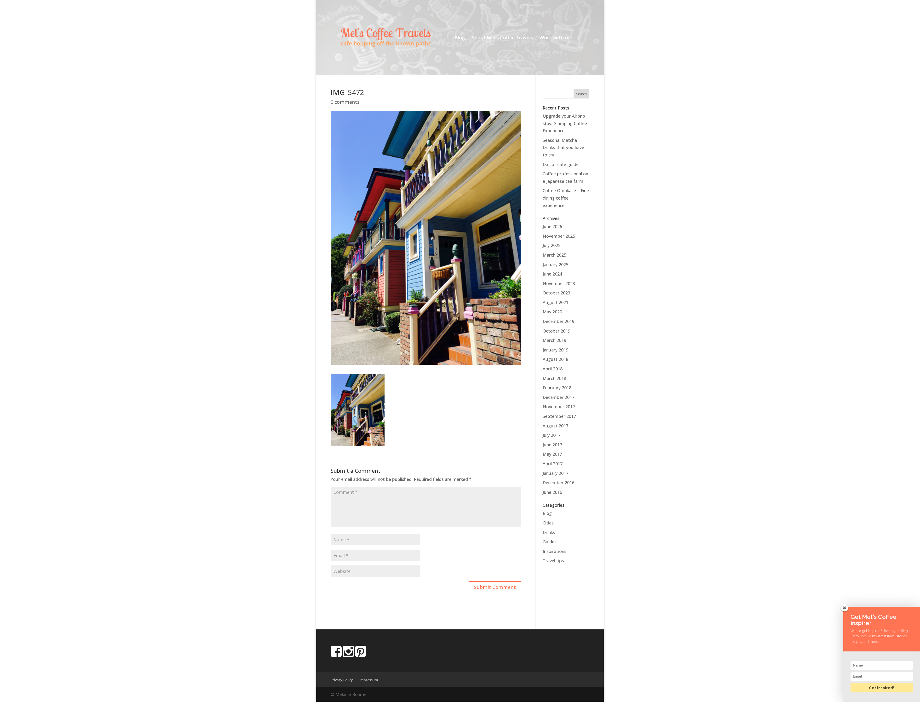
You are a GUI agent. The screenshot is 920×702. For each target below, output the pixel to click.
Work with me (556, 38)
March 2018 (554, 378)
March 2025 (554, 255)
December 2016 (558, 482)
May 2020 (552, 312)
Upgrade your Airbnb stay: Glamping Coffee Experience (565, 123)
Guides (550, 542)
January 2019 (555, 350)
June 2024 (552, 274)
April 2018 (553, 369)
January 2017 (555, 473)
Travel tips (553, 561)
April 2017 (553, 463)
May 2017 (552, 454)
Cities (548, 523)
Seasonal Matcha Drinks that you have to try (563, 147)
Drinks (549, 532)
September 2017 (559, 416)
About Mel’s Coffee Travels (502, 38)
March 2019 (554, 340)
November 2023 (559, 283)
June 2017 (552, 445)
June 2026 (552, 226)
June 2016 (552, 492)
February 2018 (557, 388)
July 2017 (551, 435)
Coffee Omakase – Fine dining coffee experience (566, 198)
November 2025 (559, 236)
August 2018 (555, 359)
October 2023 (556, 293)
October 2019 (556, 331)
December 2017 (558, 397)
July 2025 (551, 245)
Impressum (368, 680)
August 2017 (555, 426)
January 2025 (555, 264)
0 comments (345, 102)
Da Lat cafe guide (561, 164)
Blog (459, 38)
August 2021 (555, 302)
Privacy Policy (342, 680)
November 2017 (559, 406)
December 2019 (558, 321)
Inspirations (554, 551)
